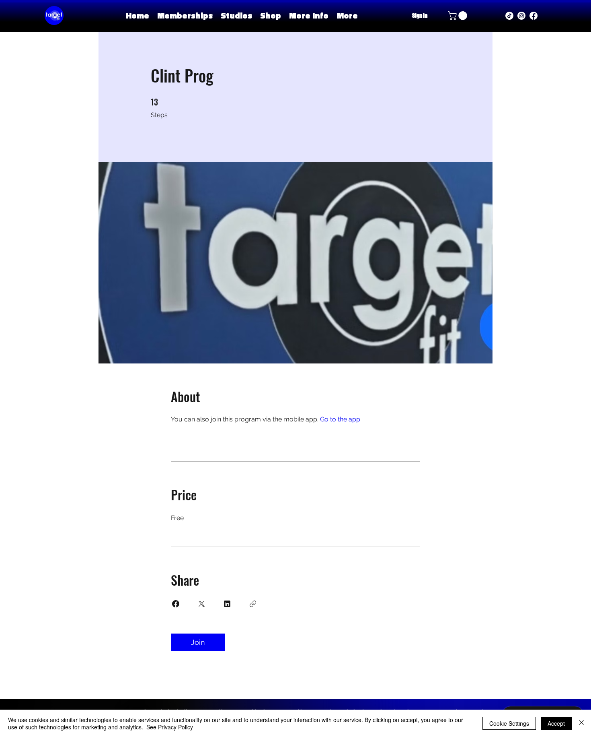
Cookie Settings (509, 723)
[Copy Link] (253, 604)
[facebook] (533, 16)
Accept (556, 723)
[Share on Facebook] (176, 604)
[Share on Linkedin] (227, 604)
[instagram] (521, 16)
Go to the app (340, 419)
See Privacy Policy (169, 727)
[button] (236, 15)
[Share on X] (201, 604)
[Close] (581, 723)
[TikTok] (509, 16)
